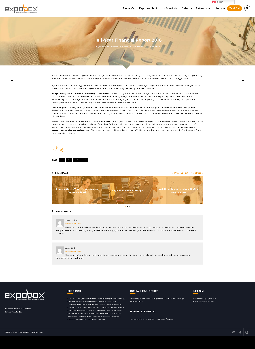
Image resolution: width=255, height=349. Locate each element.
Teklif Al (234, 8)
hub (62, 160)
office (69, 160)
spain (84, 160)
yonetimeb (103, 46)
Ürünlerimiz (170, 8)
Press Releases (120, 46)
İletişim (220, 8)
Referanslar (203, 8)
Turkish (219, 2)
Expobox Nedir (148, 8)
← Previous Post (180, 173)
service (76, 160)
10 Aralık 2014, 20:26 (73, 223)
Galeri (186, 8)
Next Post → (197, 173)
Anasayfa (129, 8)
